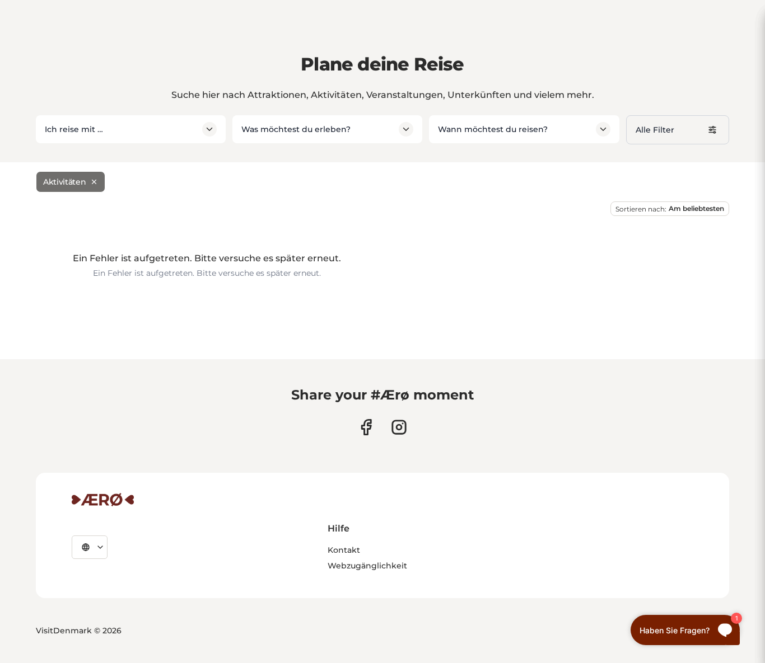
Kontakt (344, 550)
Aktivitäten (64, 182)
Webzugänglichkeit (367, 566)
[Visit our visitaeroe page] (366, 427)
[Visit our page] (399, 427)
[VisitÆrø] (103, 499)
